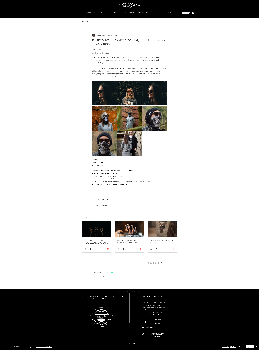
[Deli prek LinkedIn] (103, 199)
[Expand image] (104, 93)
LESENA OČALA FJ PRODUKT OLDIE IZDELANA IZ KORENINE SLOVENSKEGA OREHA (96, 242)
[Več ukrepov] (166, 35)
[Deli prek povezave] (108, 199)
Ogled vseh (173, 217)
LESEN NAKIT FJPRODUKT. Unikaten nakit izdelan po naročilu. (127, 242)
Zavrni (241, 347)
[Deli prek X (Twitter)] (98, 199)
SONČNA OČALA (104, 297)
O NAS (84, 296)
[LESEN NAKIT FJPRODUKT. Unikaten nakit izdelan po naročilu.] (129, 229)
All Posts (85, 21)
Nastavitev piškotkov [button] (229, 347)
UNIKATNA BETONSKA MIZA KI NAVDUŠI (162, 242)
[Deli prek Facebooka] (93, 199)
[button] (193, 13)
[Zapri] (256, 346)
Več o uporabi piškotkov (44, 347)
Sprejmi (250, 347)
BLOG (113, 296)
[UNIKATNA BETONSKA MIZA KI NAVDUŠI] (162, 229)
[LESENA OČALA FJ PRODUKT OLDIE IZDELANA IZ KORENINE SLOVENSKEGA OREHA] (96, 229)
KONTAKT (121, 296)
